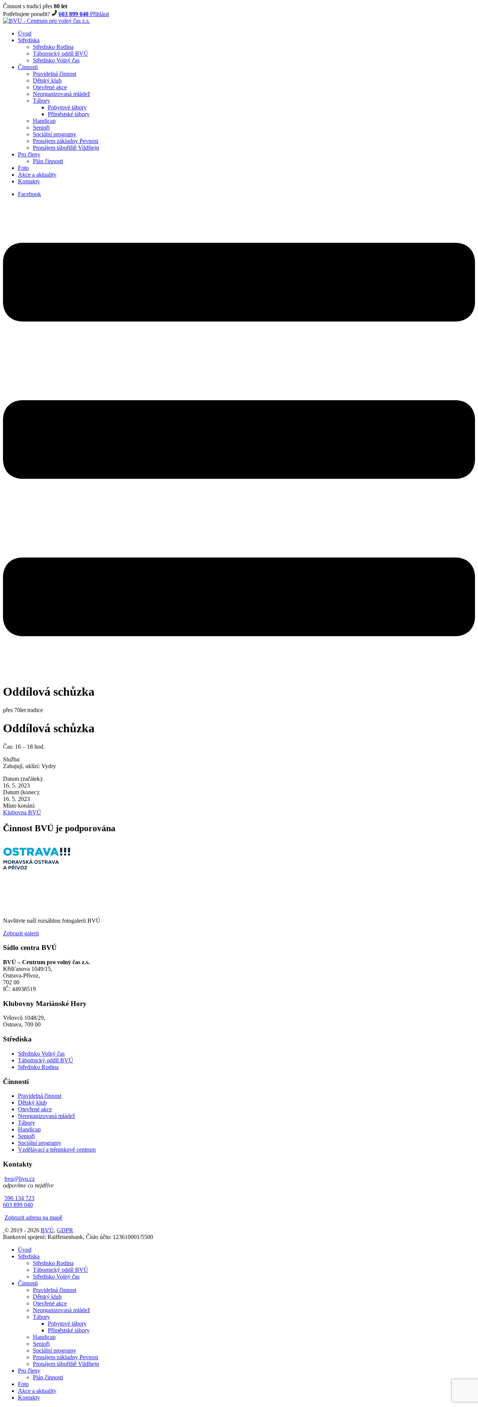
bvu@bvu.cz (19, 1178)
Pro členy (29, 154)
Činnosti (28, 67)
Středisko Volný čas (56, 60)
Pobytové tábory (67, 107)
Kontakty (29, 181)
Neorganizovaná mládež (61, 94)
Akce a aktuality (37, 174)
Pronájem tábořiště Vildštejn (66, 148)
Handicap (44, 121)
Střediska (29, 40)
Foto (23, 168)
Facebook (29, 194)
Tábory (41, 100)
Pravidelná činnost (54, 74)
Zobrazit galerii (21, 933)
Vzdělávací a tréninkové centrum (57, 1149)
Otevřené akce (50, 87)
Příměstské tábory (69, 114)
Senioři (41, 127)
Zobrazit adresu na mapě (33, 1217)
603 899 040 (74, 14)
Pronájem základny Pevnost (65, 141)
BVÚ (47, 1230)
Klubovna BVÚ (22, 812)
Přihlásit (99, 14)
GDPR (65, 1230)
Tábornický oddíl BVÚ (60, 53)
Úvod (24, 33)
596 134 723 (19, 1198)
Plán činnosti (48, 161)
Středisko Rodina (53, 47)
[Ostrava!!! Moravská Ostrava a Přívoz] (36, 867)
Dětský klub (47, 80)
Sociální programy (54, 134)
